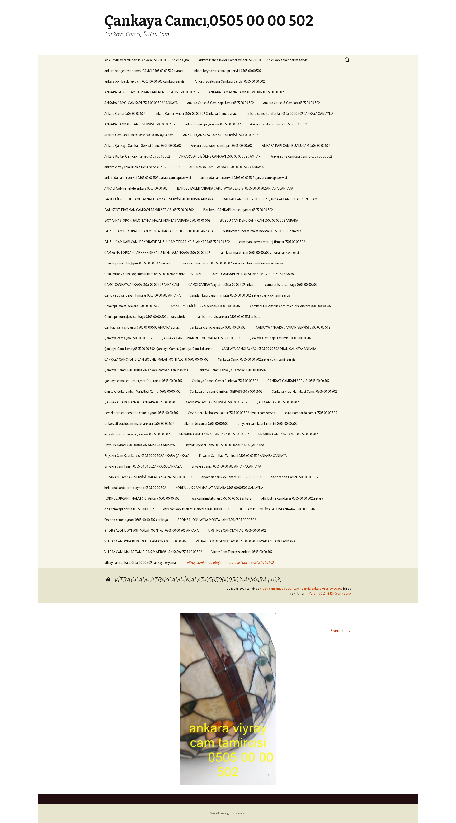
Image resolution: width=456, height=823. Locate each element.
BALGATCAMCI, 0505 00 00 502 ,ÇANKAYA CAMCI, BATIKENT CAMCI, (272, 199)
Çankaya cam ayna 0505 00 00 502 (128, 338)
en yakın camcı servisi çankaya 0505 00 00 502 (137, 434)
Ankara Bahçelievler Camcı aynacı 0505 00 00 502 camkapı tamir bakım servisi (253, 60)
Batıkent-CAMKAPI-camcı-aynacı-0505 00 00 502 (238, 209)
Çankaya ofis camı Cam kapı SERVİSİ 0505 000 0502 (226, 391)
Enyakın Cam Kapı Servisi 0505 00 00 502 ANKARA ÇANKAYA (146, 455)
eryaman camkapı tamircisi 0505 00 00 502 (231, 477)
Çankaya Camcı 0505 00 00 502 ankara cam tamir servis (256, 359)
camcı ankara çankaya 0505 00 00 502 (291, 284)
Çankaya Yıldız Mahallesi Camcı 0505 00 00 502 (304, 391)
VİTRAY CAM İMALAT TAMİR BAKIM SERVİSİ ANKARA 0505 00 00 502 (153, 552)
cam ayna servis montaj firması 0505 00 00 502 (272, 241)
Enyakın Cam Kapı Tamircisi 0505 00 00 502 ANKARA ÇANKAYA (243, 455)
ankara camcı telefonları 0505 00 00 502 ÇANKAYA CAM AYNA (290, 113)
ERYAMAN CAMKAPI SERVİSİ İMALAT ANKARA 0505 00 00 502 (148, 477)
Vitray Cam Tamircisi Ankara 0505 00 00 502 (241, 552)
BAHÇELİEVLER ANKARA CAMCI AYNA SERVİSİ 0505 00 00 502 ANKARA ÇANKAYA (235, 188)
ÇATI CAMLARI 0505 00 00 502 (277, 402)
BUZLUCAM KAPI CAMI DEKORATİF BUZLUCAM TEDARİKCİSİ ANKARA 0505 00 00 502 (167, 241)
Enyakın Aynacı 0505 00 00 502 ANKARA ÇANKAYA (139, 445)
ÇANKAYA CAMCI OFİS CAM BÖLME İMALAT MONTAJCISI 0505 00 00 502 (156, 359)
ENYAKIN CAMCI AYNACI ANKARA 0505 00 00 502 (214, 434)
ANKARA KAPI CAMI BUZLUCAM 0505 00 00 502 (296, 145)
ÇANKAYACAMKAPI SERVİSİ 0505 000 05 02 (216, 402)
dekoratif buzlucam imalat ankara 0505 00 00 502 (139, 423)
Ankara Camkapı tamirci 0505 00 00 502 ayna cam (139, 135)
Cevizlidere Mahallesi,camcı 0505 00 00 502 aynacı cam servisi (232, 413)
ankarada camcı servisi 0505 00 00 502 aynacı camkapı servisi (147, 177)
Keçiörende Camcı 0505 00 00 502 (294, 477)
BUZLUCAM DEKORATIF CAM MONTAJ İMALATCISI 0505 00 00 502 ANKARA (159, 231)
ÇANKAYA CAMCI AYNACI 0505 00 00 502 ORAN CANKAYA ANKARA (269, 348)
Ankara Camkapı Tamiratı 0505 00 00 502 (278, 124)
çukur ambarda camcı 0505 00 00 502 (311, 413)
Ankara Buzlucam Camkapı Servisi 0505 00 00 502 (230, 81)
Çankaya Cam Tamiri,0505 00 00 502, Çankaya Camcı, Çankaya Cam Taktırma (158, 348)
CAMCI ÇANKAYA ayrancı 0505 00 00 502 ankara (221, 284)
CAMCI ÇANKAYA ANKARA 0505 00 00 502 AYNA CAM (141, 284)
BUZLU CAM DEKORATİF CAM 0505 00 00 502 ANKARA (259, 220)
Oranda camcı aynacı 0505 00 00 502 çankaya (136, 519)
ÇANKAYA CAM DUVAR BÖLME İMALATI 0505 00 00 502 (201, 338)
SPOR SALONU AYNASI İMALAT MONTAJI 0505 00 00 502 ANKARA (151, 530)
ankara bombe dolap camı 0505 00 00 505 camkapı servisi (144, 81)
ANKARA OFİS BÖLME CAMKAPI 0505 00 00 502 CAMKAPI (220, 156)
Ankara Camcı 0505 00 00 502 (124, 113)
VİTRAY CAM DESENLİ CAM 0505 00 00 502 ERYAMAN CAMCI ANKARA (245, 541)
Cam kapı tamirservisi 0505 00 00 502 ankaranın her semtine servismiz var (232, 263)
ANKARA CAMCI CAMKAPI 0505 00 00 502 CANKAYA (141, 102)
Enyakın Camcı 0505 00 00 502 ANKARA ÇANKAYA (226, 466)
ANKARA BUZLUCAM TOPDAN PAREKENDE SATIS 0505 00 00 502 (151, 92)
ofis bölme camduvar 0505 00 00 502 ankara (292, 498)
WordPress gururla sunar (228, 813)
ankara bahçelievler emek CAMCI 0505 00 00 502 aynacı (143, 70)
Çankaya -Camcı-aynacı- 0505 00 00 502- (218, 327)
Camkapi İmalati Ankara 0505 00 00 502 (131, 306)
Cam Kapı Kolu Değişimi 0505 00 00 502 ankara (137, 263)
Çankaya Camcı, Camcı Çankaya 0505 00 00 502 (225, 380)
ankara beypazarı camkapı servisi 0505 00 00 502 (227, 70)
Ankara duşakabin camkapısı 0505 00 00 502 (221, 145)
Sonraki (341, 630)
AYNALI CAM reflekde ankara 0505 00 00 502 (135, 188)
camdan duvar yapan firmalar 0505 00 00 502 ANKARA (142, 295)
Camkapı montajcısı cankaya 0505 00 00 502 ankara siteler (145, 316)
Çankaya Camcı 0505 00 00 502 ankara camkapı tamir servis (146, 370)
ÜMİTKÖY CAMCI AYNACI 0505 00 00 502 (237, 530)
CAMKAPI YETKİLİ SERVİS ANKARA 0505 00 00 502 (204, 306)
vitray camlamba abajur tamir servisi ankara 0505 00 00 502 (230, 562)
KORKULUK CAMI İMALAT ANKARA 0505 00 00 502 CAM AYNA (219, 487)
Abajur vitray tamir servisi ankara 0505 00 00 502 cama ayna (146, 60)
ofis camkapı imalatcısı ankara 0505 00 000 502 (196, 509)
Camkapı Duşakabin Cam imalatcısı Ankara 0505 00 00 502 (290, 306)
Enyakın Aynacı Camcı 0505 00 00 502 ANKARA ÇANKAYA (224, 445)
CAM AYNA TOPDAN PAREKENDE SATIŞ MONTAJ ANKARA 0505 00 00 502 (157, 252)
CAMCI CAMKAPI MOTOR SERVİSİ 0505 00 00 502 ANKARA (252, 274)
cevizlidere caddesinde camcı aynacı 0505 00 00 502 (141, 413)
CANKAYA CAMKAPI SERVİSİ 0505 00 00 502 (298, 380)
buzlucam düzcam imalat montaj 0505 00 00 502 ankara (262, 231)
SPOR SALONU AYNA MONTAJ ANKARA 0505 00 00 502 (216, 519)
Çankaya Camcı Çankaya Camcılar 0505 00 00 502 (232, 370)
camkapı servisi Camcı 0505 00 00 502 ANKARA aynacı (142, 327)
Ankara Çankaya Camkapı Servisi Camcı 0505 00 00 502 (142, 145)
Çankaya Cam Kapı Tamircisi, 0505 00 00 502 (280, 338)
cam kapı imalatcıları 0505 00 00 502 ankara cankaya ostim (260, 252)
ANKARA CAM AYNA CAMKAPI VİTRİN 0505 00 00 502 (246, 92)
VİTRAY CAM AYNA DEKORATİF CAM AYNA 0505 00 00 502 (145, 541)
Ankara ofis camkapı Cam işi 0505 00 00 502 (301, 156)
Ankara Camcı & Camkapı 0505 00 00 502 (291, 102)
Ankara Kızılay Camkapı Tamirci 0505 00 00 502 (137, 156)
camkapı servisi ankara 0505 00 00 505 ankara (228, 316)
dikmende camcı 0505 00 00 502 (206, 423)
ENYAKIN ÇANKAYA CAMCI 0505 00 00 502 (288, 434)
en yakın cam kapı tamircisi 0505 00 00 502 (267, 423)
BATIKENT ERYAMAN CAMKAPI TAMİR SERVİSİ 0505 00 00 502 (149, 209)
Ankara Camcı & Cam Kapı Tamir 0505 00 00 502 (220, 102)
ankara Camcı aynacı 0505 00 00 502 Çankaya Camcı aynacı (196, 113)
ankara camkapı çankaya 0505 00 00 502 (213, 124)
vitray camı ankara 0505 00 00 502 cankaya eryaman (141, 562)
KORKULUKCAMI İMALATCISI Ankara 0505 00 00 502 (141, 498)
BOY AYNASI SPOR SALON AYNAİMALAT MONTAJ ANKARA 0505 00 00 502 (157, 220)
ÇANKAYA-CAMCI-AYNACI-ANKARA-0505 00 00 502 (140, 402)
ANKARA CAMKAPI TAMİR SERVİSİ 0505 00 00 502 (139, 124)
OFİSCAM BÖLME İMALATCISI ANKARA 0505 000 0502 (276, 509)
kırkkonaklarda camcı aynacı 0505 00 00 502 (135, 487)
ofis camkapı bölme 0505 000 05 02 (129, 509)
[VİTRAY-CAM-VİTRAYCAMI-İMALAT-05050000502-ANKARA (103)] (228, 698)
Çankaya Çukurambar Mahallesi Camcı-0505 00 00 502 (142, 391)
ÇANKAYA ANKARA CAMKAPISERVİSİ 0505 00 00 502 (293, 327)
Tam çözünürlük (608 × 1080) (332, 593)
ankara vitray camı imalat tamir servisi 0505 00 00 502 (142, 167)
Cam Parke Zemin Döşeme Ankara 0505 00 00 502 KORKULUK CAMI (152, 274)
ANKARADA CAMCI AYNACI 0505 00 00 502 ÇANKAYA (226, 167)
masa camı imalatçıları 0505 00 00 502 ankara (220, 498)
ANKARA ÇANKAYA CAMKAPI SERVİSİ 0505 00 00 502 (220, 135)
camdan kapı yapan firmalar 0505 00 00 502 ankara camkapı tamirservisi (240, 295)
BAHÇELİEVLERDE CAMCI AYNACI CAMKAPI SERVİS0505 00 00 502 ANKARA (158, 199)
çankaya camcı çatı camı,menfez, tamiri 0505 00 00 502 (143, 380)
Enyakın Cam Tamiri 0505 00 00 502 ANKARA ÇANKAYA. (143, 466)
